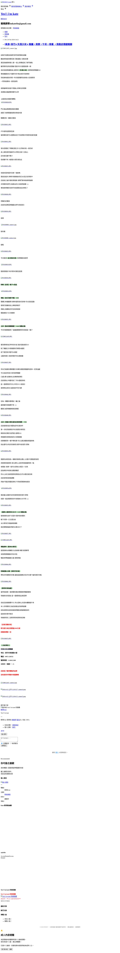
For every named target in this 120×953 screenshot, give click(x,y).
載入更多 (4, 734)
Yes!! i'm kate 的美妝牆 (8, 894)
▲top (2, 730)
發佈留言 (4, 745)
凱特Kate (4, 710)
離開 (11, 949)
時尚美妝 (16, 28)
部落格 (6, 34)
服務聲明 (77, 927)
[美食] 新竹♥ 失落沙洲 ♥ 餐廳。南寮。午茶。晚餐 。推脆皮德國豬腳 (38, 44)
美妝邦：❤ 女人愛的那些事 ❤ (10, 899)
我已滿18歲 (5, 949)
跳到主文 (4, 19)
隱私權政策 (71, 927)
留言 (18, 720)
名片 (6, 36)
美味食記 (15, 725)
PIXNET (46, 927)
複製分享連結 (5, 901)
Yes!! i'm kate (9, 13)
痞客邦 (14, 720)
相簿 (6, 32)
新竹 (13, 727)
